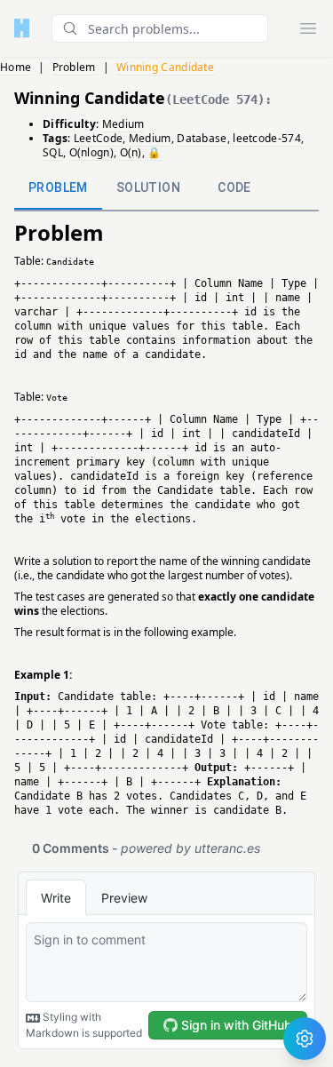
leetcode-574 (267, 138)
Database (201, 138)
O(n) (131, 152)
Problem (74, 67)
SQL (53, 152)
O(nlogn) (91, 152)
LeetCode (98, 138)
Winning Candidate (165, 67)
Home (15, 67)
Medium (123, 123)
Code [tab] (234, 187)
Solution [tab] (148, 187)
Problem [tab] (58, 187)
